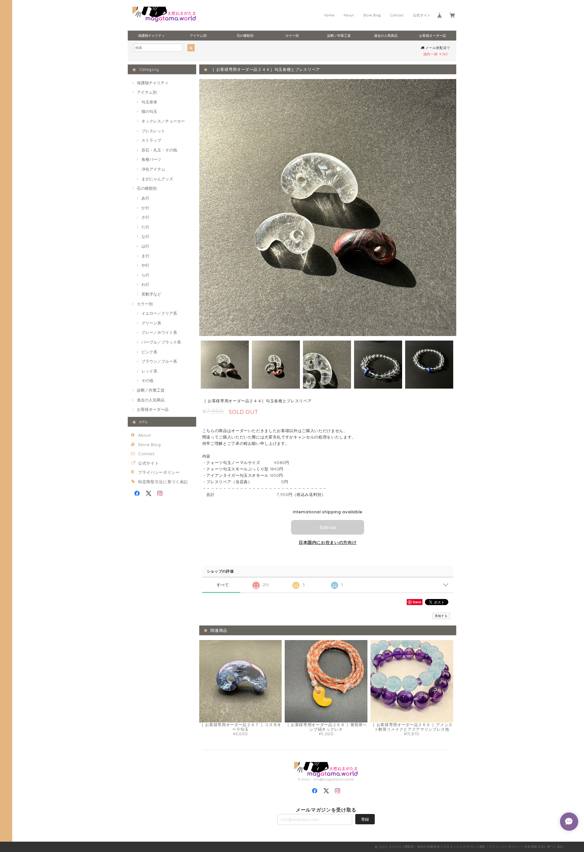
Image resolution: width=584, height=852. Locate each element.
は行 (145, 246)
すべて (223, 585)
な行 (145, 236)
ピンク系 (149, 351)
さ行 (145, 217)
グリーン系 (151, 322)
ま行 (145, 255)
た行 (145, 226)
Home (329, 15)
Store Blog (372, 15)
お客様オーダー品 (432, 35)
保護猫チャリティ (151, 35)
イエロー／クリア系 (159, 313)
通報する (441, 616)
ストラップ (151, 140)
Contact (397, 15)
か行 (145, 207)
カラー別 (292, 35)
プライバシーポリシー (159, 472)
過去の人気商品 (386, 35)
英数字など (151, 294)
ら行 (145, 274)
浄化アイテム (153, 169)
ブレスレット (153, 130)
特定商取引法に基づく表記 (163, 481)
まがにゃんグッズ (157, 178)
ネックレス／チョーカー (163, 121)
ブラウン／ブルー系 (159, 361)
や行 (145, 265)
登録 (365, 819)
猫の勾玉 (149, 111)
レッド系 (149, 371)
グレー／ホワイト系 (159, 332)
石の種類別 (245, 35)
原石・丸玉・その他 (159, 149)
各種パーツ (151, 159)
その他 (147, 380)
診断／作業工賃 (339, 35)
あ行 (145, 198)
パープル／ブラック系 (161, 342)
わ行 (145, 284)
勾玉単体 (149, 101)
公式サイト (422, 15)
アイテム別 (198, 35)
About (348, 15)
